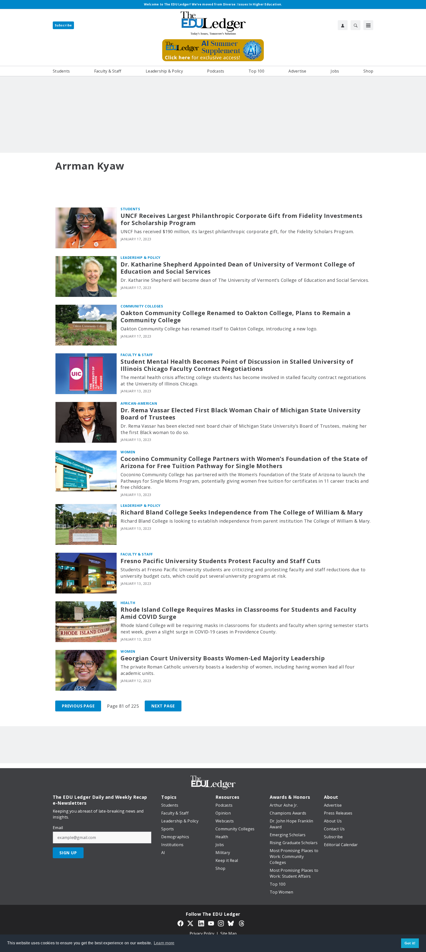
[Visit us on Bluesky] (231, 923)
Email (58, 828)
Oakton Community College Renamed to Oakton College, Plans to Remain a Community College (236, 316)
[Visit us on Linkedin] (201, 923)
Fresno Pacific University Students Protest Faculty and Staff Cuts (221, 561)
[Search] (355, 25)
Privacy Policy (202, 933)
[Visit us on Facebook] (180, 923)
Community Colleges (142, 306)
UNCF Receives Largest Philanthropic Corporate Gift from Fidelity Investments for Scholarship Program (241, 219)
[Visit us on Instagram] (221, 923)
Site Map (228, 933)
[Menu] (368, 25)
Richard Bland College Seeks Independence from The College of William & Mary (242, 512)
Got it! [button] (410, 943)
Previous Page (78, 706)
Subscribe (63, 25)
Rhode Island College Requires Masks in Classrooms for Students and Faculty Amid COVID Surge (238, 613)
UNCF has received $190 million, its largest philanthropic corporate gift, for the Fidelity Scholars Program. (237, 231)
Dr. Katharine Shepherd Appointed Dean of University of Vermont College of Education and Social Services (238, 268)
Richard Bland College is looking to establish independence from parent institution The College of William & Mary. (246, 521)
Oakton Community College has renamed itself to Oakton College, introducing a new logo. (219, 329)
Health (128, 602)
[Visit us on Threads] (242, 923)
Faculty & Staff (137, 354)
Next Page (163, 706)
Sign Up (68, 853)
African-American (139, 403)
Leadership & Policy (140, 257)
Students (130, 209)
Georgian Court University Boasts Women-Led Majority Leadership (223, 658)
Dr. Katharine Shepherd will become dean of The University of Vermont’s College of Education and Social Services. (245, 280)
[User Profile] (343, 25)
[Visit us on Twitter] (190, 923)
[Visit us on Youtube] (211, 923)
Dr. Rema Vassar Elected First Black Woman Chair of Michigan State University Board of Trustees (240, 414)
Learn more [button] (164, 943)
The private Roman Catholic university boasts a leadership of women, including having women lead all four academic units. (238, 670)
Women (128, 452)
